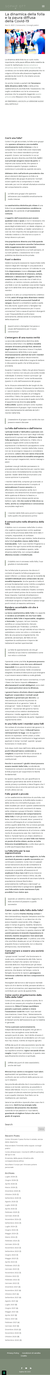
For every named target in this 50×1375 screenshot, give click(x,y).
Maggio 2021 (10, 1312)
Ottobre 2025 (10, 1194)
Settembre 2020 (12, 1340)
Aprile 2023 (10, 1262)
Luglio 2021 (10, 1305)
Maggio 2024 (10, 1234)
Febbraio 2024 (11, 1241)
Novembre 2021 (11, 1290)
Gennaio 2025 (11, 1216)
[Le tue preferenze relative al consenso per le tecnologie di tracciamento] (4, 1373)
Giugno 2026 (10, 1180)
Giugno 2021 (10, 1308)
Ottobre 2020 (11, 1337)
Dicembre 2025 (11, 1191)
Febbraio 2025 (11, 1212)
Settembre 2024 (12, 1223)
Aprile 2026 (10, 1184)
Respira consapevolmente (32, 1090)
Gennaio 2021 (11, 1326)
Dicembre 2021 (11, 1287)
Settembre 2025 (12, 1198)
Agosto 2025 (10, 1202)
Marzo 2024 (10, 1237)
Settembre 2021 (11, 1297)
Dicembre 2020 (11, 1330)
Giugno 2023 (10, 1255)
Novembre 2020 (12, 1333)
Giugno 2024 (10, 1230)
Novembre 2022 (12, 1273)
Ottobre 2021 (10, 1294)
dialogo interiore (31, 1048)
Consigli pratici (32, 25)
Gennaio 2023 (11, 1269)
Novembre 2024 (12, 1219)
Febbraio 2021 (11, 1322)
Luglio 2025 (10, 1205)
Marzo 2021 (10, 1319)
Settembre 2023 (12, 1251)
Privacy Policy (13, 1353)
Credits (24, 1356)
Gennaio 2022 (11, 1283)
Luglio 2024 (10, 1226)
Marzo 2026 (10, 1187)
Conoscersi (20, 25)
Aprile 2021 (9, 1315)
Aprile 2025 (10, 1209)
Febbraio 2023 (11, 1265)
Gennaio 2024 (11, 1244)
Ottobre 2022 (11, 1276)
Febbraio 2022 (11, 1280)
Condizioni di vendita (31, 1353)
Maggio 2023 (10, 1258)
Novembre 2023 (12, 1248)
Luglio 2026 (10, 1177)
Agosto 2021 (10, 1301)
